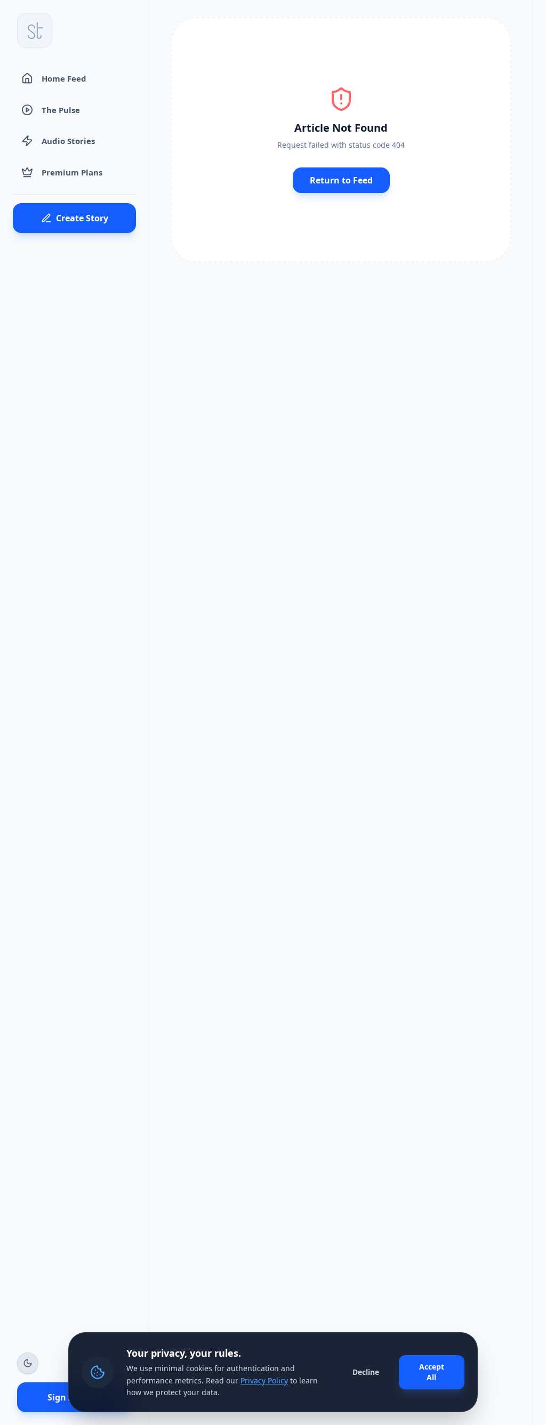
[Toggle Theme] (27, 1363)
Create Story (82, 218)
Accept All (431, 1372)
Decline (365, 1372)
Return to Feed (341, 180)
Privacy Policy (264, 1380)
